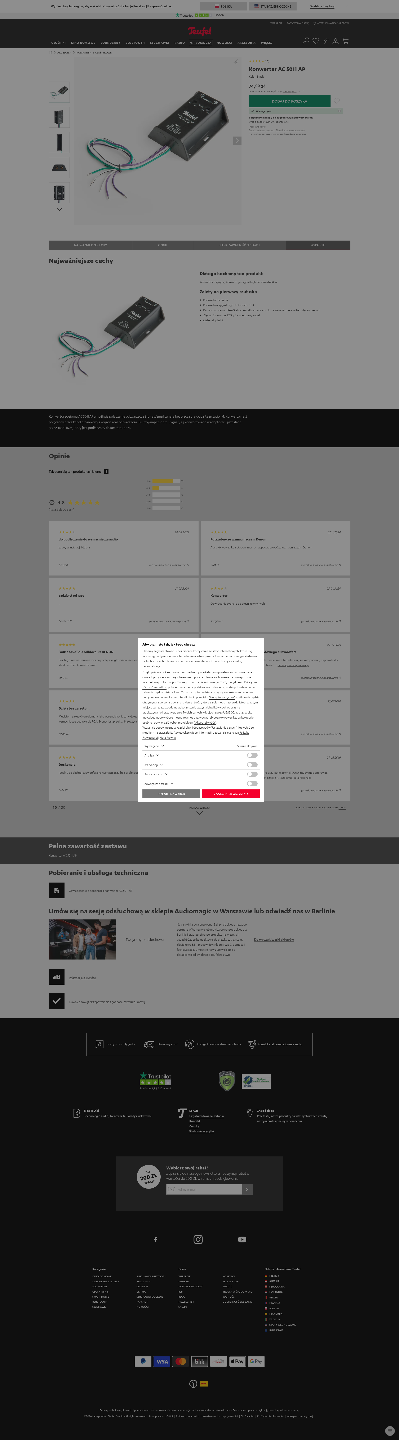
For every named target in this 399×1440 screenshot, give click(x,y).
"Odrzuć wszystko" (154, 687)
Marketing (151, 765)
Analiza (149, 755)
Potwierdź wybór (171, 794)
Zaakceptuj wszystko (231, 794)
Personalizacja (154, 774)
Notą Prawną (168, 737)
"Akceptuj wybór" (205, 722)
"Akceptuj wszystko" (222, 697)
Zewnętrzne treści (156, 783)
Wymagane (152, 746)
